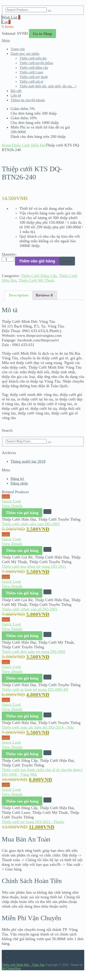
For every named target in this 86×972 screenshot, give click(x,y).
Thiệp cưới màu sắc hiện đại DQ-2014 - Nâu (38, 727)
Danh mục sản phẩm (25, 54)
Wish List (11, 17)
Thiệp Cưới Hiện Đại (28, 145)
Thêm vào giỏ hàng (37, 261)
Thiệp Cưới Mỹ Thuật (36, 280)
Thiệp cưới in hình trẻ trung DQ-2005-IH (35, 689)
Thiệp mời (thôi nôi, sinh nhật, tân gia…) (47, 86)
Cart (6, 22)
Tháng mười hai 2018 (28, 461)
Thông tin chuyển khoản (28, 100)
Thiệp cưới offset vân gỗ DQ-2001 (30, 609)
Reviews (44, 295)
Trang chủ (18, 49)
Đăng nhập (19, 483)
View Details (12, 506)
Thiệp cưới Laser (31, 72)
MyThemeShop (11, 968)
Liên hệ (16, 95)
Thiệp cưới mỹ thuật (33, 77)
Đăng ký (17, 478)
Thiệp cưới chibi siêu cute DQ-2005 (31, 524)
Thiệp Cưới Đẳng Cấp (39, 275)
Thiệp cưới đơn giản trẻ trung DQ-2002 (33, 651)
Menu (6, 40)
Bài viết (16, 91)
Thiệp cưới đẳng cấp (33, 67)
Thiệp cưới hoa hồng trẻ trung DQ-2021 (34, 566)
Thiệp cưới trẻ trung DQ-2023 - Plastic (33, 822)
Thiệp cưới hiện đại (33, 58)
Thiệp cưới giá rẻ (31, 81)
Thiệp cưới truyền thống (36, 63)
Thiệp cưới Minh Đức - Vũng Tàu (23, 964)
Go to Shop (42, 33)
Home (6, 145)
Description (18, 295)
